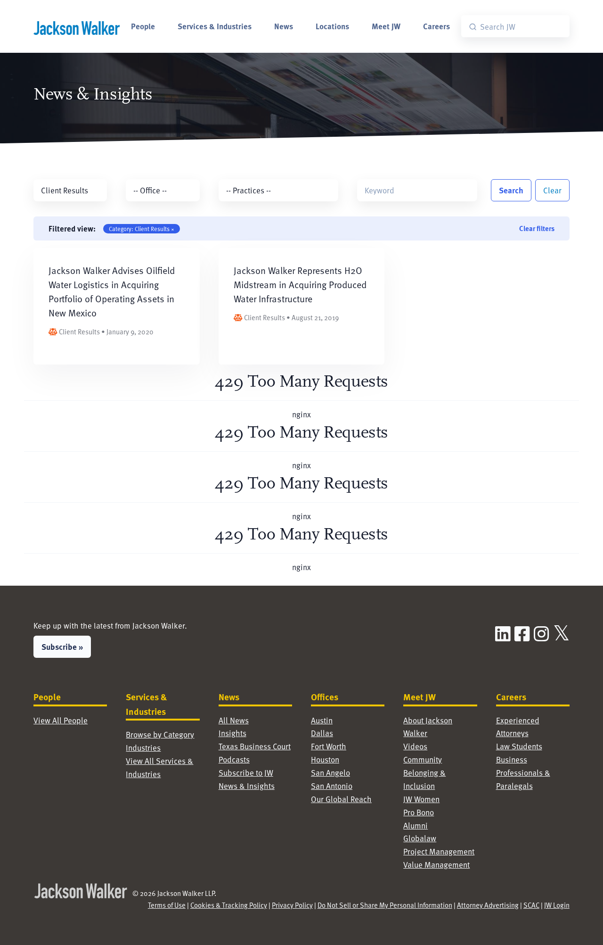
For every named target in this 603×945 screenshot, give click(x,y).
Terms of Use (167, 905)
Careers (436, 26)
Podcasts (234, 759)
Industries (143, 748)
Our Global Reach (341, 799)
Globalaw (419, 838)
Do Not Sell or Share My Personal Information (385, 905)
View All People (60, 720)
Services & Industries (215, 26)
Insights (232, 733)
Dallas (322, 733)
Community (422, 759)
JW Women (421, 799)
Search (511, 190)
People (143, 26)
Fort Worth (328, 746)
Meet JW (386, 26)
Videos (415, 746)
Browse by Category (160, 734)
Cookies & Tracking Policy (228, 905)
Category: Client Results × (141, 228)
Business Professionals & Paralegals (523, 773)
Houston (325, 759)
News (283, 26)
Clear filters (536, 228)
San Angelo (330, 773)
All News (234, 720)
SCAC (531, 905)
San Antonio (331, 786)
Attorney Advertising (488, 905)
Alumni (415, 825)
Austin (322, 720)
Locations (332, 26)
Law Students (519, 746)
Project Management (438, 851)
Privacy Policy (292, 905)
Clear (552, 190)
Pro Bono (418, 812)
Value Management (436, 864)
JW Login (557, 905)
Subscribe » (62, 646)
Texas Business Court (255, 746)
